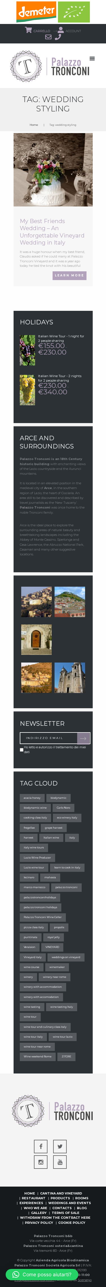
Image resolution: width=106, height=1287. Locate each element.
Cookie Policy (71, 1223)
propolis (59, 927)
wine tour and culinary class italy (45, 1026)
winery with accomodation (41, 996)
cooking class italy (35, 817)
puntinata (30, 937)
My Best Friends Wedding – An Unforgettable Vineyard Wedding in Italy (52, 232)
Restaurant (34, 1198)
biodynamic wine (35, 807)
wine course (31, 967)
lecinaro (29, 877)
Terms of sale (65, 1213)
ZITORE (66, 1056)
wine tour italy (33, 1036)
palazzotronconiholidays (40, 897)
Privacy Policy (39, 1223)
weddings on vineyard (66, 957)
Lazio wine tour (34, 867)
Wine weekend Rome (37, 1056)
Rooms (81, 1198)
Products (60, 1198)
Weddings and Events (69, 1203)
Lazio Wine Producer (37, 857)
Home (34, 124)
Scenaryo (85, 1280)
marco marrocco (34, 887)
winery (28, 976)
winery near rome (54, 976)
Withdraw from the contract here (55, 1218)
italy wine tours (34, 847)
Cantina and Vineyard (61, 1193)
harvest (28, 837)
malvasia (50, 877)
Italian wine (51, 837)
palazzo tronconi (66, 887)
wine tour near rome (37, 1046)
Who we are (35, 1208)
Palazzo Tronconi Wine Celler (43, 917)
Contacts (62, 1208)
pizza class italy (34, 927)
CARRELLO (42, 31)
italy (72, 837)
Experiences (31, 1203)
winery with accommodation (43, 986)
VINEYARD (52, 947)
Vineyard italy (33, 957)
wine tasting (32, 1006)
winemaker (57, 967)
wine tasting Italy (61, 1006)
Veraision (29, 947)
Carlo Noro (63, 807)
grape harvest (53, 827)
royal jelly (53, 937)
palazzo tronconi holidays (40, 907)
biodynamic (58, 797)
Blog (82, 1208)
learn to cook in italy (67, 867)
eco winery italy (67, 817)
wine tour (30, 1016)
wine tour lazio (62, 1036)
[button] (42, 1274)
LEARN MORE (69, 275)
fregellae (29, 827)
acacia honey (32, 797)
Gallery (39, 1213)
